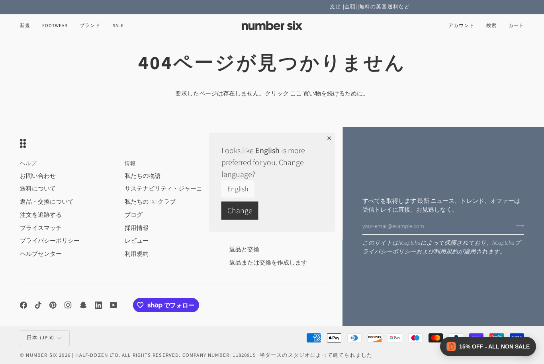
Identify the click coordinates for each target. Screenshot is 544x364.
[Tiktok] (38, 305)
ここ (296, 94)
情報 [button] (130, 163)
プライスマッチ (41, 228)
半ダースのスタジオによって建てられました (316, 355)
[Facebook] (23, 305)
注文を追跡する (41, 215)
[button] (55, 25)
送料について (38, 189)
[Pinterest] (53, 305)
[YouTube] (113, 305)
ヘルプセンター (41, 254)
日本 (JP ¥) (41, 337)
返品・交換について (47, 202)
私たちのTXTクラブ (150, 202)
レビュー (137, 241)
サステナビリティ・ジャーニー (166, 189)
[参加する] (517, 225)
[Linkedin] (98, 305)
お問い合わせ (38, 176)
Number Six (41, 355)
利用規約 (446, 251)
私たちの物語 (142, 176)
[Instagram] (68, 305)
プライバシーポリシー (50, 241)
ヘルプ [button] (28, 163)
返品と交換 (244, 249)
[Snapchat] (83, 305)
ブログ (134, 215)
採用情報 (137, 228)
